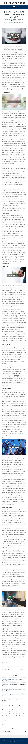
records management (15, 192)
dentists (18, 254)
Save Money (20, 19)
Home (7, 662)
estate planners (14, 534)
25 (6, 715)
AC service (8, 329)
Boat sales (16, 375)
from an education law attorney (14, 481)
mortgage (12, 629)
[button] (14, 7)
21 (16, 713)
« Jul (3, 724)
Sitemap (16, 741)
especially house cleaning (8, 426)
